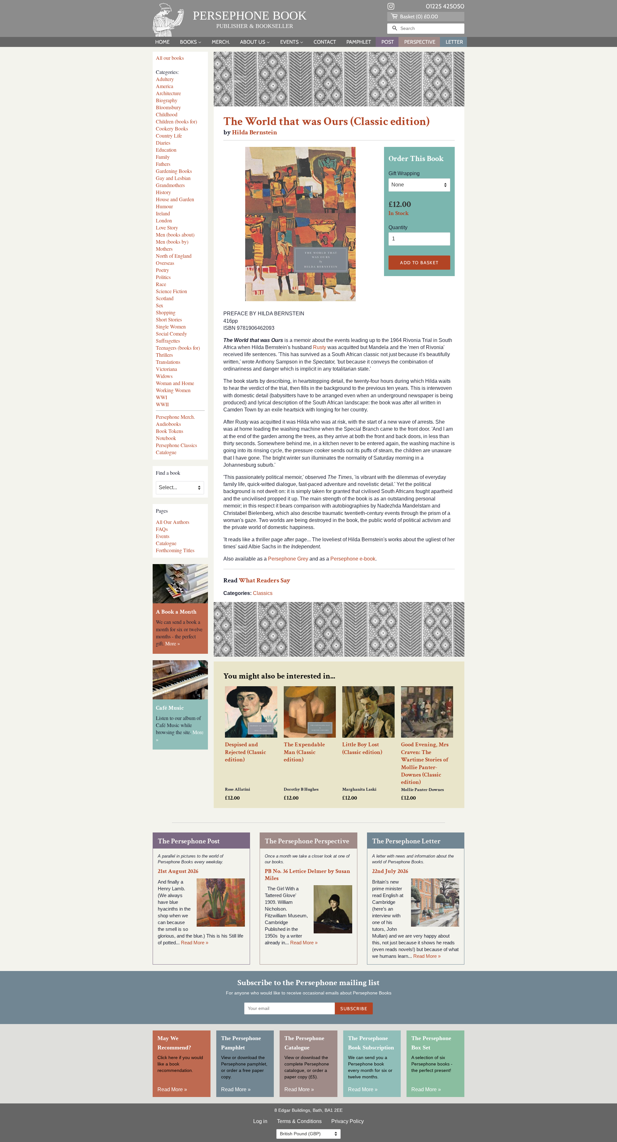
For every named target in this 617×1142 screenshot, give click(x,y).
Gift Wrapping (404, 173)
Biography (166, 100)
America (164, 86)
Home (162, 42)
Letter (454, 42)
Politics (163, 277)
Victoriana (166, 368)
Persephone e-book (352, 559)
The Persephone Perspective (307, 841)
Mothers (164, 248)
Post (387, 42)
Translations (168, 361)
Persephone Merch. (175, 416)
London (164, 220)
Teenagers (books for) (178, 347)
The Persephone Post (189, 841)
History (163, 192)
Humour (164, 206)
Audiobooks (168, 423)
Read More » (194, 942)
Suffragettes (168, 340)
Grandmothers (170, 185)
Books (189, 42)
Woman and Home (175, 383)
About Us (253, 42)
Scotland (165, 298)
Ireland (163, 213)
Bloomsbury (168, 107)
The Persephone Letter (406, 841)
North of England (174, 255)
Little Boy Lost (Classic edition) (362, 748)
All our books (170, 57)
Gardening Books (174, 170)
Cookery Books (172, 128)
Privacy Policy (347, 1121)
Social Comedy (171, 333)
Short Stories (169, 319)
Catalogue (166, 452)
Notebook (166, 438)
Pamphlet (358, 42)
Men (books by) (172, 241)
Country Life (169, 135)
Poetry (162, 269)
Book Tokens (169, 430)
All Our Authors (172, 521)
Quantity (398, 227)
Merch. (221, 42)
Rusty (319, 347)
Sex (159, 305)
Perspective (419, 42)
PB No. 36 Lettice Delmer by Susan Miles (307, 875)
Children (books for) (176, 121)
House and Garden (175, 199)
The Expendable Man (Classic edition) (304, 752)
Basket (418, 16)
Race (161, 284)
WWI (161, 397)
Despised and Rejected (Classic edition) (245, 752)
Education (166, 149)
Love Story (167, 227)
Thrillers (164, 354)
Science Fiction (171, 291)
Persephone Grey (288, 559)
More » (172, 643)
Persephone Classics (176, 445)
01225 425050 (445, 6)
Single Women (171, 326)
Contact (325, 42)
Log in (260, 1121)
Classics (263, 593)
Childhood (166, 114)
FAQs (162, 529)
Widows (164, 376)
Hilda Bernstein (254, 132)
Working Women (173, 390)
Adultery (165, 79)
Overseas (165, 262)
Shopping (165, 312)
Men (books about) (175, 234)
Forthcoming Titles (175, 550)
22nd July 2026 (390, 871)
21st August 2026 (178, 871)
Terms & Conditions (299, 1121)
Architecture (168, 93)
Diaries (163, 142)
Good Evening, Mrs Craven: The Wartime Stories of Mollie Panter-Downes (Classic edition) (425, 763)
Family (163, 156)
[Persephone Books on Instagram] (390, 8)
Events (290, 42)
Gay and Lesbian (173, 178)
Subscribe (353, 1009)
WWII (162, 404)
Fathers (163, 163)
